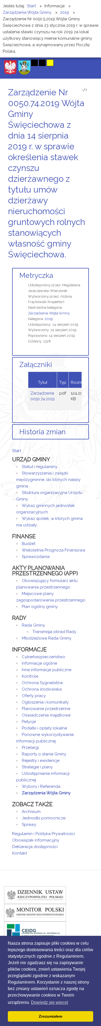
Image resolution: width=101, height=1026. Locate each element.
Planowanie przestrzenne (46, 708)
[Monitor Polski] (35, 912)
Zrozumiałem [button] (50, 1016)
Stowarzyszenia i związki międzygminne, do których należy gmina (48, 480)
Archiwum (31, 811)
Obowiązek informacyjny (35, 840)
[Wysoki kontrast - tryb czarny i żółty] (42, 62)
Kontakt (19, 853)
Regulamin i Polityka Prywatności (43, 833)
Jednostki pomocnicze (43, 818)
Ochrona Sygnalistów (42, 682)
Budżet (28, 543)
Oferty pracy (34, 695)
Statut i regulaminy (39, 466)
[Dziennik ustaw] (35, 894)
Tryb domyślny (14, 63)
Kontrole (30, 676)
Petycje (29, 721)
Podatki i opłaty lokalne (44, 728)
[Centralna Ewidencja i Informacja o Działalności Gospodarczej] (35, 929)
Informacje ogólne (39, 663)
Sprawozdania (36, 556)
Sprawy (29, 824)
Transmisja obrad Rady (54, 631)
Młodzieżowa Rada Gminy (46, 638)
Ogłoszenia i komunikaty (45, 702)
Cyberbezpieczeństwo (43, 656)
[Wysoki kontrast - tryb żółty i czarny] (50, 62)
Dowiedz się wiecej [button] (49, 1002)
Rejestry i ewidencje (41, 760)
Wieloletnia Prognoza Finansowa (53, 550)
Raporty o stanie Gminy (44, 754)
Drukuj (81, 265)
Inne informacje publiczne (46, 669)
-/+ (84, 90)
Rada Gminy (33, 625)
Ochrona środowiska (42, 689)
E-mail (87, 265)
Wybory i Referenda (41, 786)
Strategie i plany (37, 767)
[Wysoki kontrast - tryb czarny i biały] (34, 62)
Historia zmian (42, 432)
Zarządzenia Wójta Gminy (49, 313)
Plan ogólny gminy (40, 606)
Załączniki (35, 365)
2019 (49, 319)
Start (16, 450)
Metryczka (36, 275)
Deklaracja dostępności (35, 846)
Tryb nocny (24, 63)
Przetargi (30, 747)
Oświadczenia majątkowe (46, 715)
